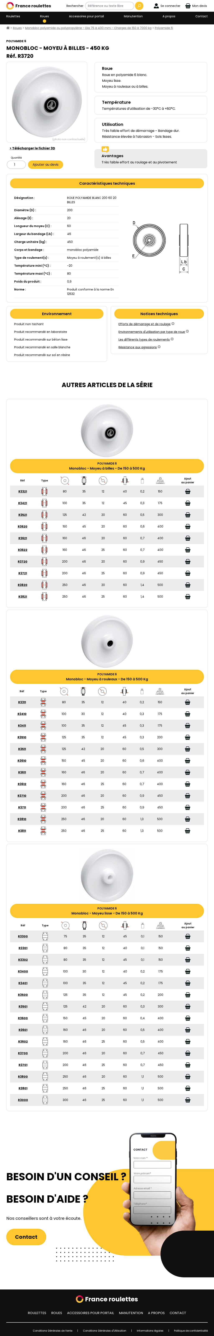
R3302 (23, 960)
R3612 (22, 784)
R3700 (23, 1053)
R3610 (22, 761)
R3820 (22, 585)
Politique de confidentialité (191, 1330)
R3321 (22, 491)
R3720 (22, 561)
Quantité (16, 157)
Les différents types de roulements (144, 339)
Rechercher (74, 6)
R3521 (22, 515)
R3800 (23, 1077)
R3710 (22, 796)
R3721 (22, 573)
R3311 (22, 702)
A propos (169, 16)
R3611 (22, 772)
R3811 (22, 831)
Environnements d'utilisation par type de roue (151, 332)
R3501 (23, 1006)
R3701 (23, 1065)
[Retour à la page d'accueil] (8, 28)
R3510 (22, 737)
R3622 (22, 550)
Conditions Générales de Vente (52, 1330)
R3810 (22, 819)
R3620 (22, 526)
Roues (44, 16)
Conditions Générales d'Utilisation (104, 1330)
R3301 (23, 948)
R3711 (22, 807)
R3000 (23, 1100)
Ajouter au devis (46, 164)
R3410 (22, 714)
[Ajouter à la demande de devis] (187, 491)
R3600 (23, 1018)
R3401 (22, 983)
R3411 (22, 726)
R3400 (23, 971)
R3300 (23, 936)
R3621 (22, 538)
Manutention (133, 16)
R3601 (23, 1030)
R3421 (22, 503)
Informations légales (150, 1330)
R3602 (23, 1041)
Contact (201, 16)
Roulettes (13, 16)
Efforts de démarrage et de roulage (144, 324)
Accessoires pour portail (86, 16)
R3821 (22, 597)
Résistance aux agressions (137, 347)
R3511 (22, 749)
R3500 (23, 995)
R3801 (23, 1088)
